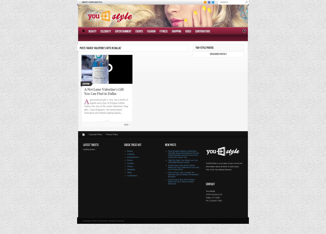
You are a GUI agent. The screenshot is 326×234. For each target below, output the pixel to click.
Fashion (151, 31)
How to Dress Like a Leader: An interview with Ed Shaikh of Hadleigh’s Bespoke (183, 174)
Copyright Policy (95, 134)
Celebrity (106, 31)
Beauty (92, 31)
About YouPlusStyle (92, 2)
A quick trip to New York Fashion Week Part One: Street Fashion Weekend (181, 182)
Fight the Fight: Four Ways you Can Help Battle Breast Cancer (182, 161)
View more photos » (218, 54)
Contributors (202, 31)
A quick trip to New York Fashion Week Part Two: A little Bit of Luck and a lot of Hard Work (183, 167)
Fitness (164, 31)
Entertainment (123, 31)
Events (139, 31)
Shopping (176, 31)
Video (188, 31)
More (126, 124)
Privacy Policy (112, 134)
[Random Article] (244, 31)
